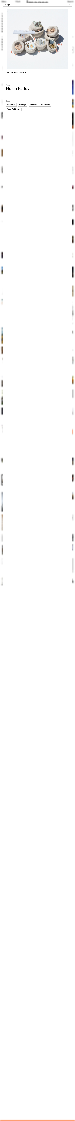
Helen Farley (17, 89)
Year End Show (13, 109)
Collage (22, 105)
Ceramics (11, 105)
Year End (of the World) (40, 105)
